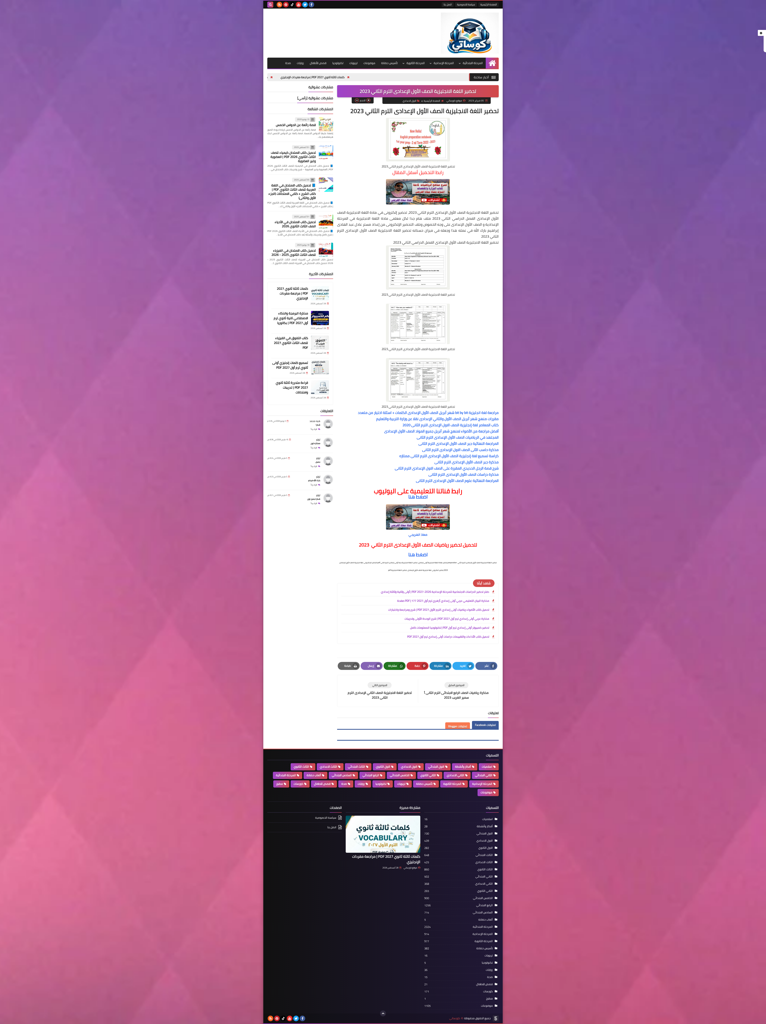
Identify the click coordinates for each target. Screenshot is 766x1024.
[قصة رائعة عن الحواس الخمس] (326, 124)
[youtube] (298, 4)
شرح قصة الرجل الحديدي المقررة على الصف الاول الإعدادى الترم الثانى (447, 468)
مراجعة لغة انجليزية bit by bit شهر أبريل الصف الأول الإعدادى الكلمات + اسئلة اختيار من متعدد (428, 412)
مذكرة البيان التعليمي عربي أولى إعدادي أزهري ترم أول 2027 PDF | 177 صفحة (443, 600)
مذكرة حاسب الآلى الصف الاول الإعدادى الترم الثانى (460, 449)
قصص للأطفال (318, 63)
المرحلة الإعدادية (444, 63)
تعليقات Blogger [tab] (457, 726)
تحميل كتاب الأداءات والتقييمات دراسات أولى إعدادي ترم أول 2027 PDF (448, 636)
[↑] (383, 1013)
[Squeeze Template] (496, 1018)
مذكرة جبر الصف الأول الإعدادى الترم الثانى (466, 462)
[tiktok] (292, 4)
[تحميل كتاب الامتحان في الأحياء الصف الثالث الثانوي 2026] (326, 221)
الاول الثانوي (383, 766)
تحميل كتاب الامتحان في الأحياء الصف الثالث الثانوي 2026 (295, 224)
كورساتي (454, 1018)
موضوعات (369, 63)
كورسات (298, 783)
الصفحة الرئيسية (488, 4)
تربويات (353, 63)
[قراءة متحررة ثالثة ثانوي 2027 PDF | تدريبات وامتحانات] (320, 387)
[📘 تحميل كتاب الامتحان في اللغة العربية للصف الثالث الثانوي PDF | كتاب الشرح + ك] (326, 184)
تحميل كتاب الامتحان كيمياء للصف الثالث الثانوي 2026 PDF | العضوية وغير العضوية (293, 157)
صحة (288, 63)
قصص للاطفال (322, 783)
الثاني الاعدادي (455, 775)
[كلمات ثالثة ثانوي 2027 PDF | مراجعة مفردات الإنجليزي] (320, 293)
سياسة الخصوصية (466, 4)
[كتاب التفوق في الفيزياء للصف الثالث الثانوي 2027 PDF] (320, 343)
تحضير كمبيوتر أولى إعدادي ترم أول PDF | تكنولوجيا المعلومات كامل (449, 627)
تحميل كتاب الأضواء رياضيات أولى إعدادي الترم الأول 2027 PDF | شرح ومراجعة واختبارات (438, 609)
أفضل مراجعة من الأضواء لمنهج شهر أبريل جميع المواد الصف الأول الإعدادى (441, 431)
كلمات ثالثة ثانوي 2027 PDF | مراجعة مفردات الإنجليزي (422, 77)
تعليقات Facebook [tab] (485, 725)
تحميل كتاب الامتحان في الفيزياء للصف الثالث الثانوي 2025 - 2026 (293, 252)
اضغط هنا (418, 496)
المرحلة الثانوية (416, 63)
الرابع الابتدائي (370, 775)
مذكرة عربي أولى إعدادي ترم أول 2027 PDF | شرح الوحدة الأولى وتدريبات (447, 618)
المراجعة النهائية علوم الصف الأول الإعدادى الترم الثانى (457, 480)
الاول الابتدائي (436, 766)
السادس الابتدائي (342, 775)
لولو (318, 439)
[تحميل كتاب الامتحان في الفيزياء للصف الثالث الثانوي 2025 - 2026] (326, 250)
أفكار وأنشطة (463, 766)
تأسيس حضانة (389, 63)
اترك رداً (314, 429)
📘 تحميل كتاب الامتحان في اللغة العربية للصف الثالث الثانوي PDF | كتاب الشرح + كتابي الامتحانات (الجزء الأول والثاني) (292, 191)
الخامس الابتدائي (400, 775)
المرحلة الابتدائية (473, 63)
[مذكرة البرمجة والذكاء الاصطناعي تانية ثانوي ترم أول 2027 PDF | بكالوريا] (320, 318)
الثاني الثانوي (428, 775)
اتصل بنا (448, 4)
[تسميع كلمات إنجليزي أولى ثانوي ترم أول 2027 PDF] (320, 367)
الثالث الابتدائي (356, 766)
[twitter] (305, 4)
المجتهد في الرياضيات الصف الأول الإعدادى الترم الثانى (458, 437)
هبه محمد (315, 421)
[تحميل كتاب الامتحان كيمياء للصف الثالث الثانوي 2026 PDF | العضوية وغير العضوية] (326, 152)
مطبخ (279, 783)
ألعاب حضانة (314, 775)
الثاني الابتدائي (483, 775)
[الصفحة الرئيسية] (492, 63)
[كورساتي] (470, 33)
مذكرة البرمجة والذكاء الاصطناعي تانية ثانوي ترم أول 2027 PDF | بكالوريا (336, 77)
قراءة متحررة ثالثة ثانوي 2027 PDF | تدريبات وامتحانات (292, 387)
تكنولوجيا (337, 63)
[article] (379, 691)
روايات (300, 63)
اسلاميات (487, 766)
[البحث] (270, 5)
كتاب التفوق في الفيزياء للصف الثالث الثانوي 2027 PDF (291, 343)
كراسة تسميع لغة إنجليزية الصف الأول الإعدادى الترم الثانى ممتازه (449, 456)
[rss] (279, 4)
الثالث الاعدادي (328, 766)
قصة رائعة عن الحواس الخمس (296, 125)
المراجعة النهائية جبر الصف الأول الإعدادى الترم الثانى (459, 443)
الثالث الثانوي (301, 766)
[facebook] (311, 4)
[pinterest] (286, 4)
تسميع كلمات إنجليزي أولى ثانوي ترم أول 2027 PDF (290, 365)
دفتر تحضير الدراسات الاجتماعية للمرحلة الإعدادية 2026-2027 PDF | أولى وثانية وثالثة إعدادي (435, 591)
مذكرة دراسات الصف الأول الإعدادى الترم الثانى (463, 474)
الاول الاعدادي (409, 101)
